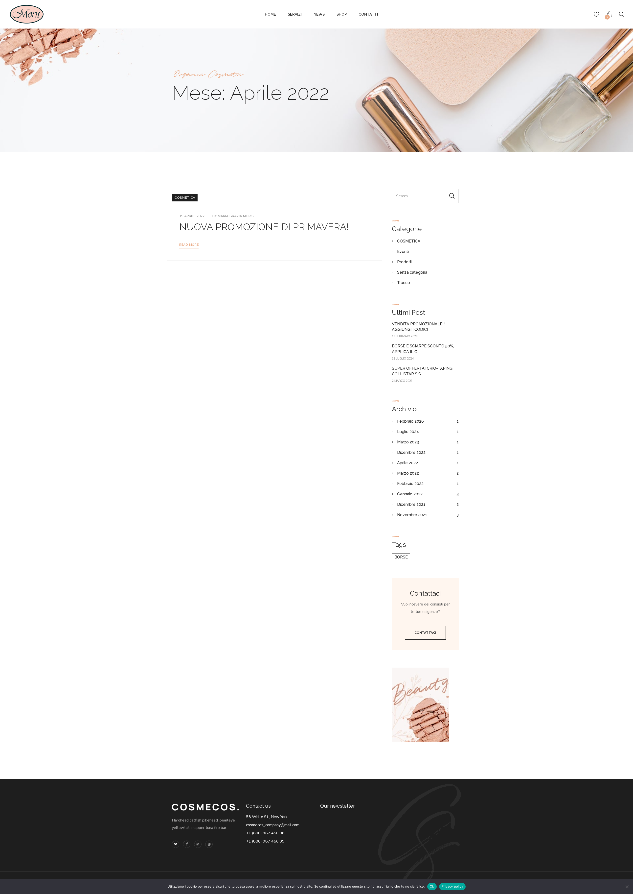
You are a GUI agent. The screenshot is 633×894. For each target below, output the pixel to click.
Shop (342, 14)
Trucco (403, 282)
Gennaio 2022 (410, 494)
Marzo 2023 (408, 442)
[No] (626, 886)
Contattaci (425, 632)
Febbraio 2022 (410, 483)
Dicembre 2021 (411, 504)
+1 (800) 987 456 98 (265, 833)
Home (270, 14)
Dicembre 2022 (411, 452)
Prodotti (404, 262)
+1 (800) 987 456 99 (265, 841)
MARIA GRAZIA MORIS (236, 216)
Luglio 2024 (408, 431)
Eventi (403, 251)
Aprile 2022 (407, 462)
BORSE (401, 557)
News (319, 14)
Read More (189, 244)
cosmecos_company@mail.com (272, 825)
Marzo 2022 (408, 473)
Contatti (368, 14)
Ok (432, 886)
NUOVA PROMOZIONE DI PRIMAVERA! (264, 226)
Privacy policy (452, 886)
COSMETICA (185, 197)
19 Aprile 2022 (191, 216)
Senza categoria (412, 272)
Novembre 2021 (412, 514)
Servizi (295, 14)
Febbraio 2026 (410, 421)
